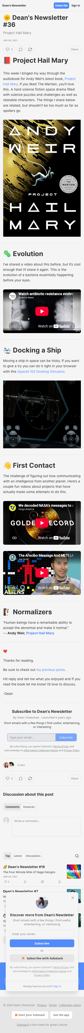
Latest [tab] (18, 856)
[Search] (77, 856)
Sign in (75, 5)
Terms (53, 1005)
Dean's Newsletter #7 (20, 891)
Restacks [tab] (29, 807)
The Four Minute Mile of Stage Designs (29, 872)
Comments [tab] (12, 807)
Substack (23, 1025)
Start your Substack (31, 1015)
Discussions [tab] (33, 856)
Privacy (41, 1005)
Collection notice (70, 1005)
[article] (42, 874)
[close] (73, 898)
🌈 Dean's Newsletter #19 (24, 867)
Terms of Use (60, 967)
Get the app (61, 1015)
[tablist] (20, 807)
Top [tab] (7, 856)
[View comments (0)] (21, 49)
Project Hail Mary (40, 633)
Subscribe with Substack (45, 958)
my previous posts (50, 670)
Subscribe (61, 5)
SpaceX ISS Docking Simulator (40, 371)
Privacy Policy (42, 975)
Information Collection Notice (49, 971)
